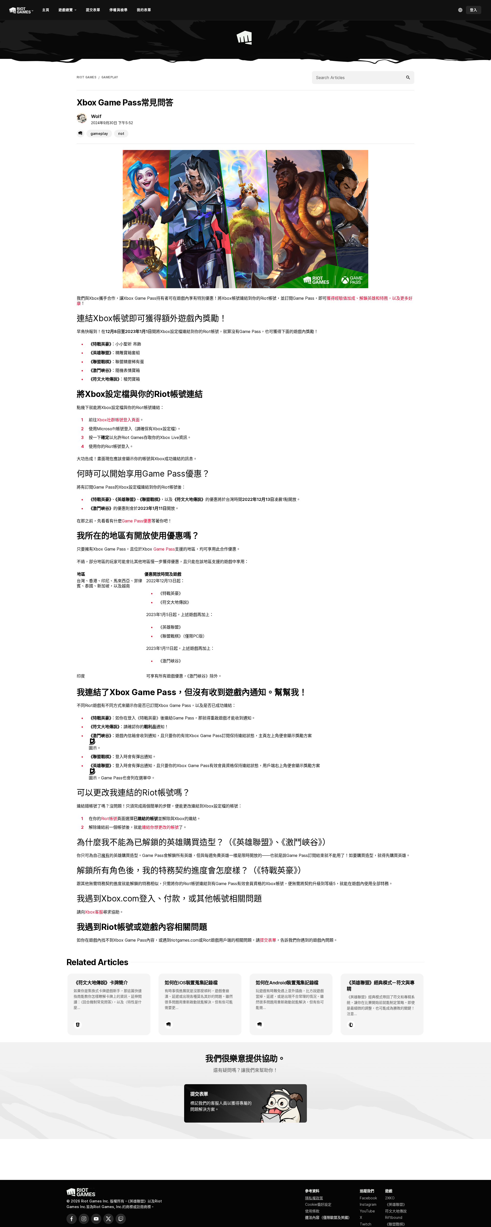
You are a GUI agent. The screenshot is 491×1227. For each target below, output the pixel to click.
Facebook (368, 1198)
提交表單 (268, 940)
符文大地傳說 (396, 1211)
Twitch (365, 1224)
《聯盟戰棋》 (396, 1224)
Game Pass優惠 (136, 520)
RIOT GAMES (86, 77)
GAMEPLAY (110, 77)
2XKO (390, 1198)
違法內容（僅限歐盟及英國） (328, 1217)
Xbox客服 (94, 911)
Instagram (368, 1204)
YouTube (367, 1211)
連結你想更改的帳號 (160, 827)
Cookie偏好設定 (318, 1204)
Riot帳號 (109, 818)
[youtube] (96, 1219)
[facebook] (71, 1219)
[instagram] (84, 1219)
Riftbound (393, 1217)
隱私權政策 (314, 1198)
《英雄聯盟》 (396, 1204)
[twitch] (121, 1219)
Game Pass (164, 549)
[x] (108, 1219)
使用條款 (312, 1211)
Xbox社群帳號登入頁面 (118, 419)
